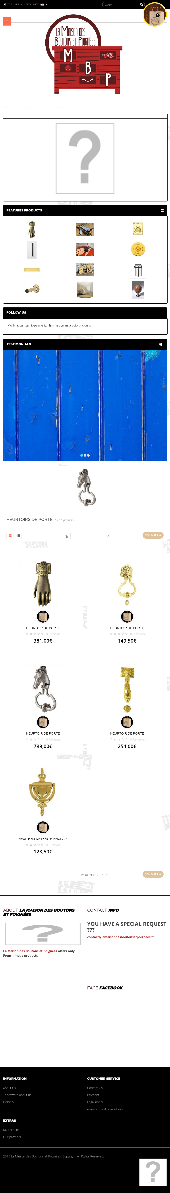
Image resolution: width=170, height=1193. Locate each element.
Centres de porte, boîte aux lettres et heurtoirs (49, 107)
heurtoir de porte (43, 628)
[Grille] (10, 536)
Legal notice (95, 1102)
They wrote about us (17, 1095)
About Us (9, 1088)
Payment (93, 1095)
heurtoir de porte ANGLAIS (43, 838)
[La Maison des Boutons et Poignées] (84, 54)
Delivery (8, 1102)
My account (11, 1130)
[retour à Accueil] (5, 107)
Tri (68, 536)
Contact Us (95, 1088)
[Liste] (18, 536)
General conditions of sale (105, 1109)
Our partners (12, 1137)
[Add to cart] (43, 617)
